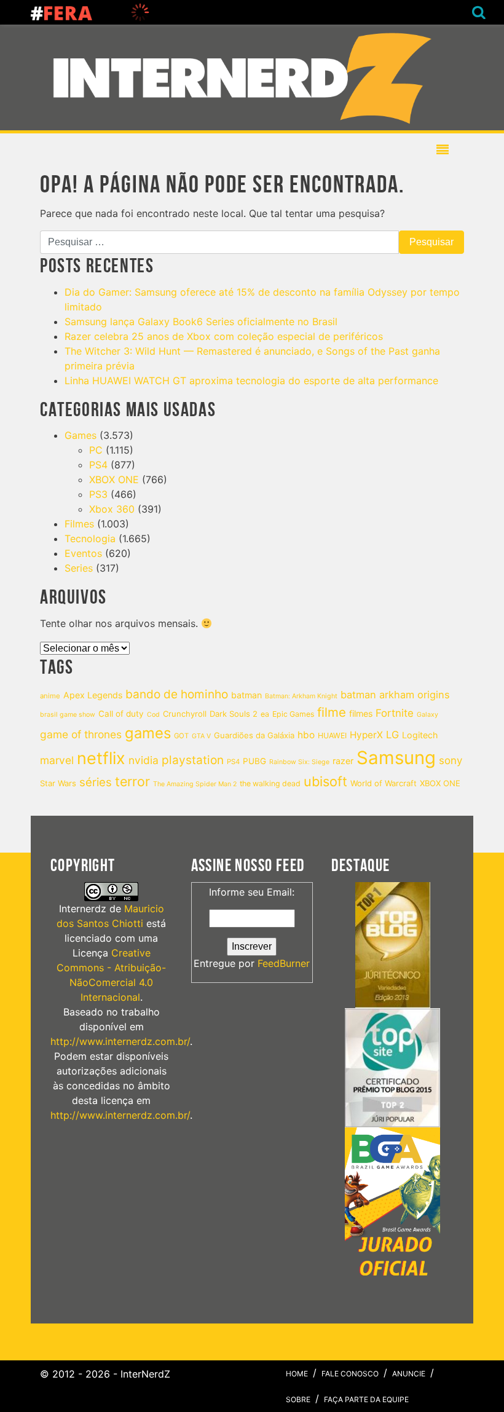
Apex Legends (92, 695)
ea (265, 714)
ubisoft (325, 781)
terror (132, 781)
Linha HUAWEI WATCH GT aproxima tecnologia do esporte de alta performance (251, 380)
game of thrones (81, 734)
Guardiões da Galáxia (254, 735)
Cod (153, 715)
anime (50, 696)
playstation (193, 760)
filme (331, 712)
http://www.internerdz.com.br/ (120, 1041)
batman (246, 695)
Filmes (79, 524)
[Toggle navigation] (247, 77)
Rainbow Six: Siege (299, 762)
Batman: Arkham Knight (301, 696)
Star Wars (58, 783)
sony (450, 760)
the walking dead (270, 783)
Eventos (83, 553)
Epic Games (293, 714)
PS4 (98, 465)
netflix (101, 758)
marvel (57, 760)
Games (80, 435)
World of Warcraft (383, 783)
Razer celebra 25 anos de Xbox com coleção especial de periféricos (224, 336)
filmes (360, 713)
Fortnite (395, 713)
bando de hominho (176, 694)
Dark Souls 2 (234, 714)
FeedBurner (284, 963)
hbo (306, 735)
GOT (181, 736)
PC (96, 450)
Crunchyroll (185, 714)
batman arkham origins (395, 694)
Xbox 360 (112, 509)
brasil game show (67, 715)
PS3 (98, 494)
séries (95, 782)
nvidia (143, 760)
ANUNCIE (408, 1373)
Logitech (420, 735)
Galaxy (427, 715)
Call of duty (121, 714)
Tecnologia (90, 538)
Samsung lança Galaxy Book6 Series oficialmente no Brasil (201, 321)
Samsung (396, 757)
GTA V (201, 736)
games (148, 733)
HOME (297, 1373)
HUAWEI (332, 735)
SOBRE (298, 1399)
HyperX (366, 735)
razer (343, 760)
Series (79, 568)
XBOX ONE (114, 479)
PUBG (254, 761)
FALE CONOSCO (350, 1373)
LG (392, 734)
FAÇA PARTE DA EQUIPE (366, 1399)
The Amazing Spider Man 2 (195, 784)
